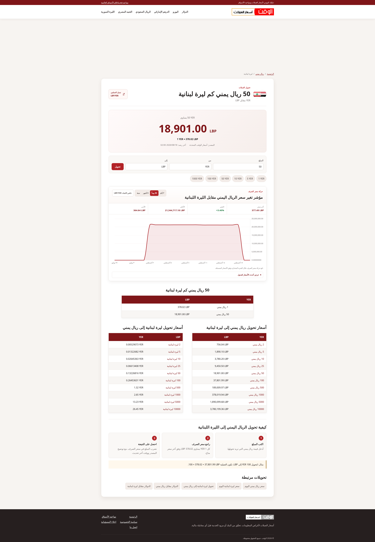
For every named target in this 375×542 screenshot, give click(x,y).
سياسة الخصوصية (128, 521)
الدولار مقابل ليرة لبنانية (138, 486)
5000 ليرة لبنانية (172, 401)
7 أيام (162, 193)
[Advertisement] (187, 40)
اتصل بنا (133, 527)
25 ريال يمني (257, 366)
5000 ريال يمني (256, 401)
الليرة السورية (108, 11)
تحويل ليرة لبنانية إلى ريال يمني (199, 486)
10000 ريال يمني (255, 409)
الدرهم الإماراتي (161, 11)
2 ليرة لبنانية (174, 344)
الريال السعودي (143, 11)
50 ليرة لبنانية (173, 373)
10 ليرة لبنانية (173, 358)
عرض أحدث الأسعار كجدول (248, 274)
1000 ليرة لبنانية (172, 394)
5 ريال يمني (258, 351)
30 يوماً (154, 193)
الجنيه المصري (125, 11)
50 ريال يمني (257, 373)
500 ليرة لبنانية (173, 387)
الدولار (185, 11)
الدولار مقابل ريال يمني (167, 486)
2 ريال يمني (258, 344)
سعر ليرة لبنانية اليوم (229, 486)
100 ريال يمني (257, 380)
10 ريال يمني (257, 358)
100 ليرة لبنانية (173, 380)
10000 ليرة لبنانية (171, 409)
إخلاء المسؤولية (108, 521)
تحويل (117, 166)
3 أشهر (145, 193)
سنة (138, 193)
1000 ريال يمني (256, 394)
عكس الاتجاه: (123, 193)
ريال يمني (259, 73)
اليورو (175, 11)
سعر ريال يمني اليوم (254, 486)
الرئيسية (270, 73)
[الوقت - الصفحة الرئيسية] (253, 12)
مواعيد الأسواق (109, 516)
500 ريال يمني (257, 387)
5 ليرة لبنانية (174, 351)
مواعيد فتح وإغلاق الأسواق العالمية (114, 2)
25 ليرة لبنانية (173, 366)
